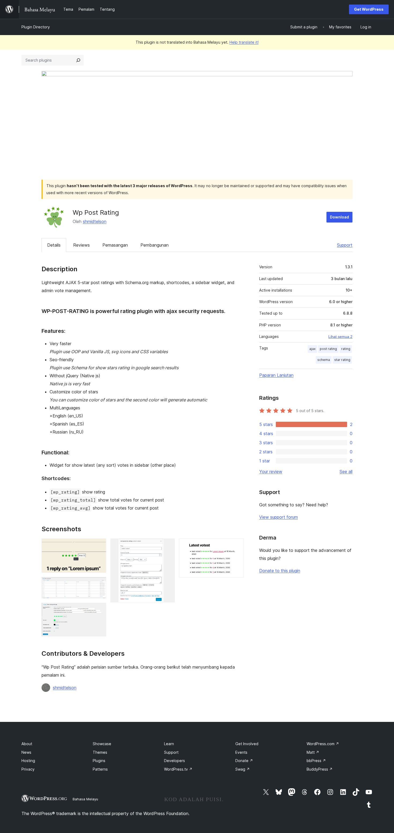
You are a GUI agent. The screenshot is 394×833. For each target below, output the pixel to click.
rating (345, 349)
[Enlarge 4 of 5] (167, 545)
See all (346, 471)
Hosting (28, 760)
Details (54, 245)
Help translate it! (244, 42)
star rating (342, 360)
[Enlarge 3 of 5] (99, 610)
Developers (174, 760)
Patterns (100, 769)
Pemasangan (115, 245)
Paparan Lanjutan (276, 375)
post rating (328, 349)
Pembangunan (154, 245)
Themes (100, 752)
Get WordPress (369, 9)
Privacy (28, 769)
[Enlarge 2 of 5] (99, 584)
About (26, 743)
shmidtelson (94, 221)
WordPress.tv (178, 769)
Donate (244, 760)
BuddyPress (320, 769)
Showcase (102, 743)
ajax (312, 349)
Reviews (81, 245)
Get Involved (246, 743)
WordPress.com (323, 743)
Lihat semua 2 (340, 336)
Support (344, 245)
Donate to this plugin (279, 570)
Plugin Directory (35, 27)
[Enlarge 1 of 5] (99, 545)
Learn (169, 743)
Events (241, 752)
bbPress (316, 760)
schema (323, 360)
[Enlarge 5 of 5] (236, 545)
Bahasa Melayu (85, 799)
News (26, 752)
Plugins (99, 760)
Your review (270, 471)
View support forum (278, 517)
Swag (242, 769)
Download (339, 217)
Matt (313, 752)
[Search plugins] (78, 60)
